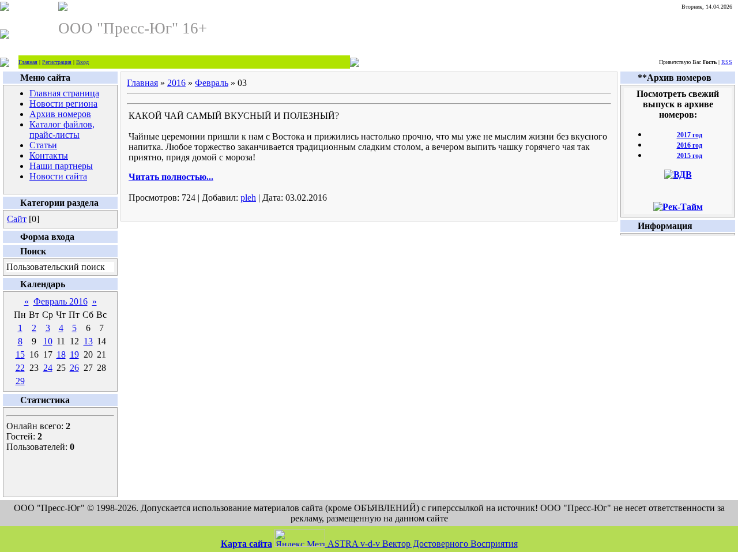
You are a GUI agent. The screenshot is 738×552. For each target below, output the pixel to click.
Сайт (17, 219)
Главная (27, 62)
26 (74, 368)
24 (47, 368)
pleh (248, 197)
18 (61, 354)
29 (20, 381)
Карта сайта (246, 544)
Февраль (211, 83)
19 (74, 354)
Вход (82, 62)
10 (47, 341)
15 (20, 354)
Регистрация (56, 62)
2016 (176, 83)
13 (88, 341)
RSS (726, 62)
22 (20, 368)
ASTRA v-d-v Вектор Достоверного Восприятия (422, 544)
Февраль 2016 (60, 301)
